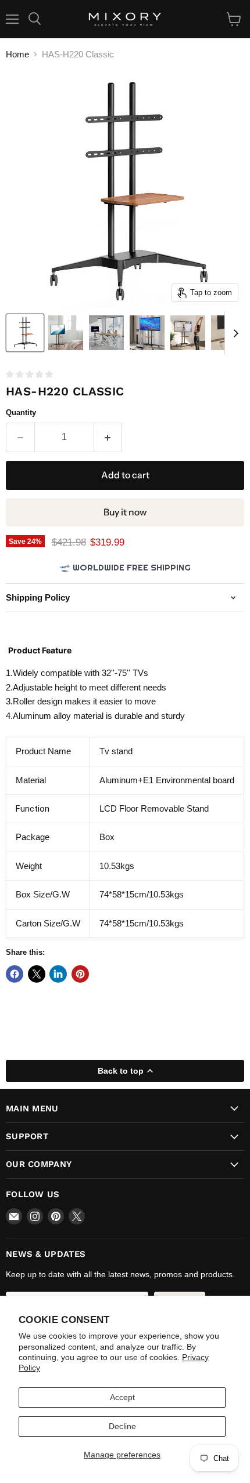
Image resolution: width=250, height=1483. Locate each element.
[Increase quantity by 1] (108, 437)
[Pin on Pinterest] (80, 974)
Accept (122, 1397)
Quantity (21, 412)
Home (17, 54)
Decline (122, 1426)
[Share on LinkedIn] (58, 974)
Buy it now (125, 512)
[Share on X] (36, 974)
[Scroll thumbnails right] (233, 333)
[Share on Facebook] (14, 974)
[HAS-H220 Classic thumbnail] (25, 332)
